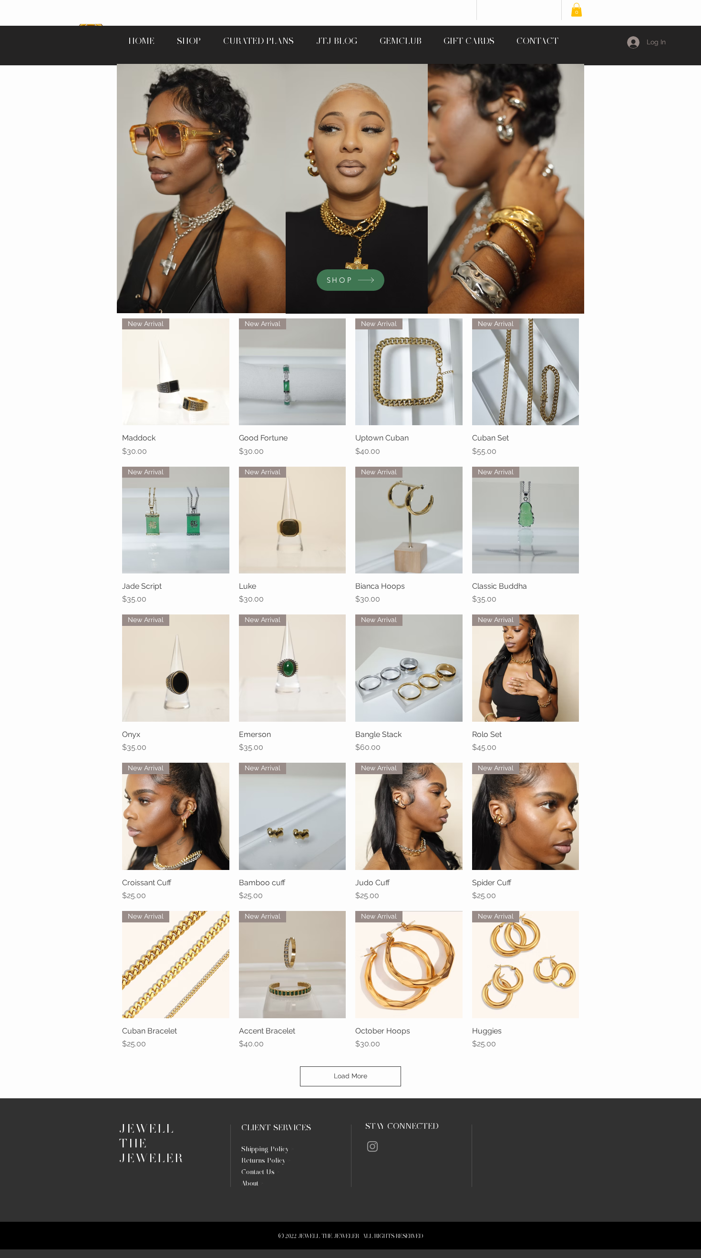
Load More (350, 1076)
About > (252, 1183)
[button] (576, 10)
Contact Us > (260, 1172)
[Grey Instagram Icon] (372, 1146)
